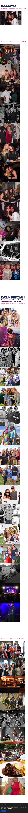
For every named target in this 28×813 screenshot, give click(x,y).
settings (10, 808)
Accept (4, 810)
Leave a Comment (5, 8)
